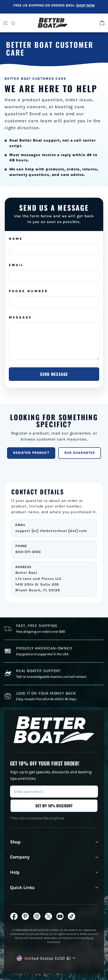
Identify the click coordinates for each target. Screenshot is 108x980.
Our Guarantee (79, 453)
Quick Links (22, 887)
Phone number (28, 291)
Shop (15, 842)
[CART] (101, 22)
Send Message (54, 374)
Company (19, 857)
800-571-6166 (28, 552)
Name (16, 239)
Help (15, 872)
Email (16, 265)
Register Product (31, 453)
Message (20, 317)
